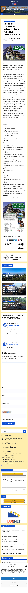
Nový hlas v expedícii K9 (12, 303)
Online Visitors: (6, 562)
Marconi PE (15, 279)
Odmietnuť (14, 582)
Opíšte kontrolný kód (7, 419)
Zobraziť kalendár (4, 465)
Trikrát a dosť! (21, 549)
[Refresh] (11, 411)
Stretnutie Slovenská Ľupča (10, 443)
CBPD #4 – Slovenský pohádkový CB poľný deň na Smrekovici (19, 246)
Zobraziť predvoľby (14, 585)
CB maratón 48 (8, 451)
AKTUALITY (13, 21)
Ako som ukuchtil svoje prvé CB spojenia (14, 288)
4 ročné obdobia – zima (10, 459)
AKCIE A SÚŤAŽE (7, 21)
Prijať (14, 578)
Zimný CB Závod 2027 (9, 463)
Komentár (5, 361)
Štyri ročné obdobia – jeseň (10, 447)
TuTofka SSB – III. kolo (9, 455)
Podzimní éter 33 (8, 439)
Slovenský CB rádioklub (14, 9)
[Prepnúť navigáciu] (14, 14)
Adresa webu (5, 403)
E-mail (4, 395)
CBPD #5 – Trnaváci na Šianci (9, 244)
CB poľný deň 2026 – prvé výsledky (12, 276)
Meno (4, 387)
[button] (26, 565)
